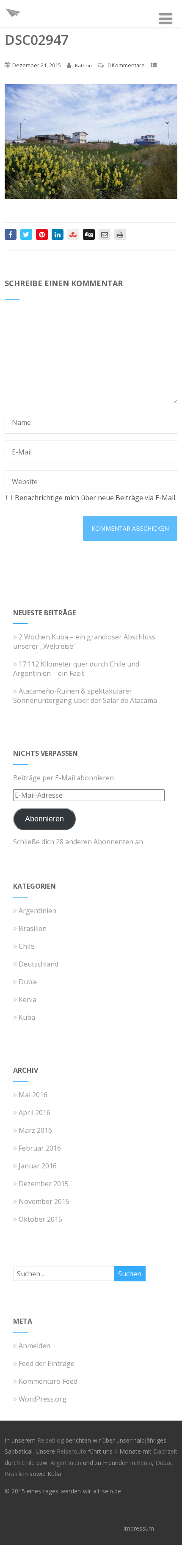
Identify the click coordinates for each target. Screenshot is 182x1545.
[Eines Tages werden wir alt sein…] (13, 23)
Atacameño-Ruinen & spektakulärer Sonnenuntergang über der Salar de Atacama (85, 695)
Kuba (27, 1017)
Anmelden (34, 1345)
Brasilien (33, 928)
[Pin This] (42, 234)
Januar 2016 (38, 1165)
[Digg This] (89, 234)
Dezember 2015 (44, 1183)
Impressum (138, 1528)
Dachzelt (165, 1451)
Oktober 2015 (40, 1219)
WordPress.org (42, 1399)
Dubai (28, 981)
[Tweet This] (26, 234)
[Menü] (165, 18)
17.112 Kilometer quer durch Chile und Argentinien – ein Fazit (76, 668)
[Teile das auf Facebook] (11, 234)
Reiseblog (51, 1440)
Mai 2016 (33, 1094)
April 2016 (34, 1112)
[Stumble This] (73, 234)
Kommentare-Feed (48, 1381)
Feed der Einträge (46, 1363)
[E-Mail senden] (104, 234)
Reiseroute (72, 1451)
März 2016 (35, 1130)
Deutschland (38, 964)
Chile (26, 946)
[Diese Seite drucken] (120, 234)
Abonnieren (44, 819)
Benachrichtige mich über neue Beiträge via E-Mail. (95, 497)
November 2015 (44, 1201)
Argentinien (37, 910)
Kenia (27, 999)
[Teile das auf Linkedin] (57, 234)
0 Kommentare (126, 65)
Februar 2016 (40, 1148)
